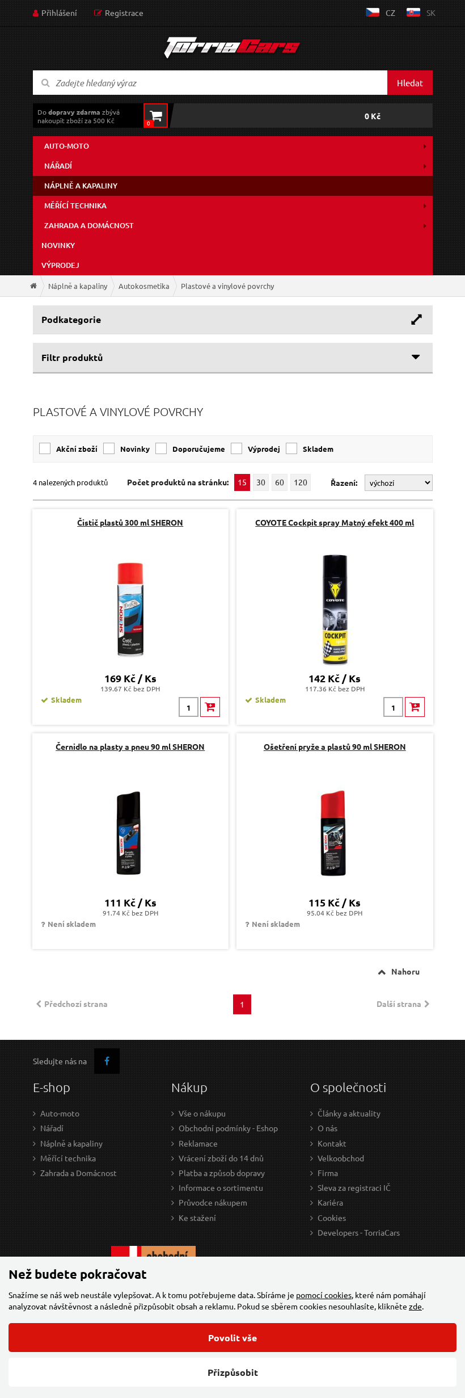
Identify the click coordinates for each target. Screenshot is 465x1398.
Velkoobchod (341, 1158)
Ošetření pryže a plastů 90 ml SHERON (335, 746)
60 (279, 482)
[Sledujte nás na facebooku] (107, 1061)
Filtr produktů (72, 357)
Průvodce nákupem (213, 1202)
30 (260, 482)
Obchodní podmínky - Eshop (228, 1128)
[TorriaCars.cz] (33, 285)
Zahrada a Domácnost (78, 1173)
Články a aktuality (349, 1113)
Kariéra (330, 1202)
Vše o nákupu (202, 1113)
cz (390, 12)
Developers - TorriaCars (359, 1232)
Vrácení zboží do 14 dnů (221, 1158)
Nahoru (405, 971)
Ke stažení (197, 1217)
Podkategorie (71, 319)
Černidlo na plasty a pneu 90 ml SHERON (130, 746)
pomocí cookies (324, 1295)
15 (242, 482)
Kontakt (332, 1143)
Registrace (124, 12)
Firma (328, 1173)
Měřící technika (75, 205)
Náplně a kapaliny (80, 185)
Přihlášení (59, 12)
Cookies (332, 1217)
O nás (327, 1128)
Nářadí (58, 166)
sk (431, 12)
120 (300, 482)
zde (415, 1306)
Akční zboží (77, 449)
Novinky (58, 245)
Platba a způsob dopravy (222, 1173)
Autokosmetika (144, 286)
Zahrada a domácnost (89, 225)
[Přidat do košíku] (210, 707)
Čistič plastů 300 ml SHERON (130, 522)
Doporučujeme (198, 449)
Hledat (410, 82)
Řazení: (345, 482)
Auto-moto (66, 146)
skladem (318, 449)
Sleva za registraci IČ (354, 1187)
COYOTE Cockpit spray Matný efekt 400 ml (334, 522)
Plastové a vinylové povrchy (227, 286)
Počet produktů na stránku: (178, 482)
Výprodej (60, 265)
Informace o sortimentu (221, 1187)
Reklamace (198, 1143)
